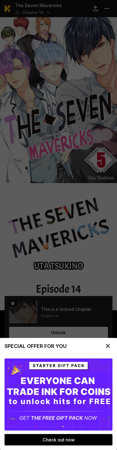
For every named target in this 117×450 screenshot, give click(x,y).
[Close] (107, 345)
